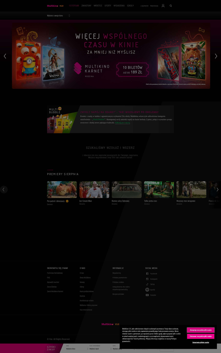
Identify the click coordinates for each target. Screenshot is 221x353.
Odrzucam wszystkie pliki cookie (201, 336)
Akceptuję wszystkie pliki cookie (201, 330)
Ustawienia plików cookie (200, 342)
